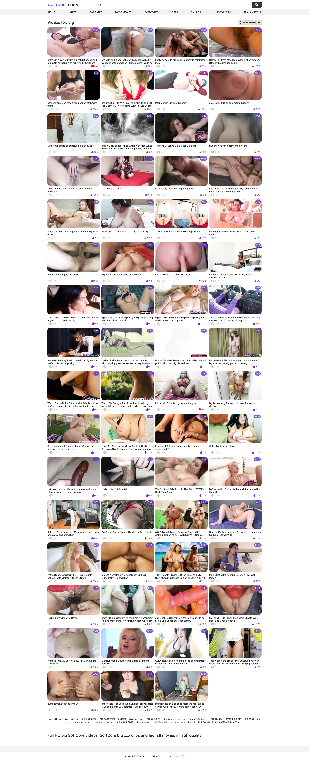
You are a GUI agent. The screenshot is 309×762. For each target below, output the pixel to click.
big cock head (177, 722)
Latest (72, 12)
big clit (191, 722)
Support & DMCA (134, 756)
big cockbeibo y (136, 719)
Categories (152, 12)
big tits (122, 718)
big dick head (89, 718)
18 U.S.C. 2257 (177, 756)
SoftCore (63, 5)
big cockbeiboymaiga (58, 719)
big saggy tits (107, 718)
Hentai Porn (223, 12)
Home (51, 12)
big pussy (216, 718)
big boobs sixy (143, 722)
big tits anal (160, 721)
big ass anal (154, 718)
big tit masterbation (197, 719)
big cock (249, 718)
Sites (175, 12)
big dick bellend (83, 722)
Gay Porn (196, 12)
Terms (156, 756)
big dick (99, 722)
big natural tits (207, 721)
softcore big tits (229, 721)
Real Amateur (252, 12)
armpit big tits (233, 718)
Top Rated (96, 12)
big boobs (169, 719)
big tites (181, 719)
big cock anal (124, 721)
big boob (75, 719)
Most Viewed (123, 12)
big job (109, 722)
